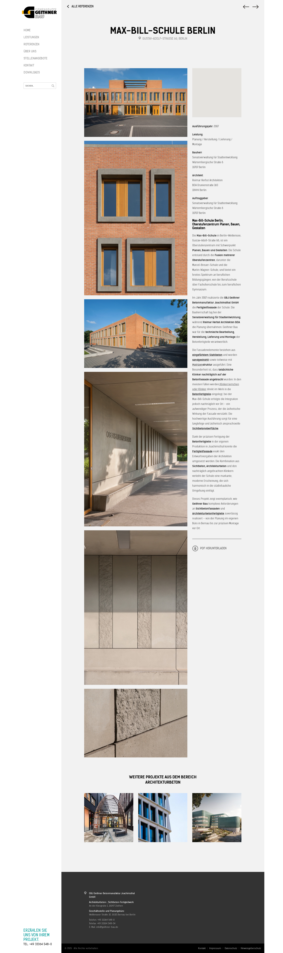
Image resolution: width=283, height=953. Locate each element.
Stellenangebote (33, 58)
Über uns (30, 51)
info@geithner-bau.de (107, 927)
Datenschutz (231, 948)
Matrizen (197, 364)
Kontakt (29, 65)
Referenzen (31, 44)
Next (97, 851)
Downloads (32, 72)
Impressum (215, 948)
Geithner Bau (39, 12)
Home (27, 30)
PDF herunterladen (213, 548)
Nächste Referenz (245, 7)
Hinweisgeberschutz (251, 948)
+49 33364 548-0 (40, 944)
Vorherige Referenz (255, 7)
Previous (88, 851)
